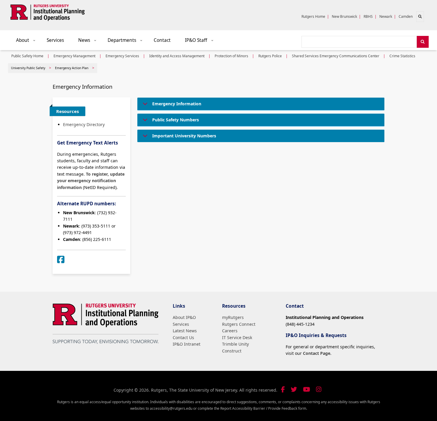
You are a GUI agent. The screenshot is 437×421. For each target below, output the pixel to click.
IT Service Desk (237, 337)
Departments (127, 41)
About (28, 41)
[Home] (47, 11)
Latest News (185, 330)
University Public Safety (28, 68)
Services (55, 40)
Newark (385, 16)
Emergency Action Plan (71, 68)
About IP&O (184, 317)
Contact (162, 40)
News (89, 41)
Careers (230, 330)
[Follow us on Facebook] (283, 389)
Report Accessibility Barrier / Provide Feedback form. (263, 408)
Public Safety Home (27, 55)
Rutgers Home (313, 16)
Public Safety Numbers (175, 120)
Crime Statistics (402, 55)
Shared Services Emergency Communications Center (335, 55)
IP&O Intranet (186, 344)
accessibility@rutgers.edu (171, 408)
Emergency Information (176, 104)
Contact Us (183, 337)
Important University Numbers (184, 136)
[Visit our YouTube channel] (306, 389)
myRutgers (233, 317)
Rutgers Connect (238, 324)
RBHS (368, 16)
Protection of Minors (231, 55)
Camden (406, 16)
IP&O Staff (201, 41)
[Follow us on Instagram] (319, 389)
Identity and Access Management (177, 55)
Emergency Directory (84, 124)
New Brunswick (344, 16)
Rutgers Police (270, 55)
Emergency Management (74, 55)
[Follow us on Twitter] (293, 389)
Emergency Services (122, 55)
